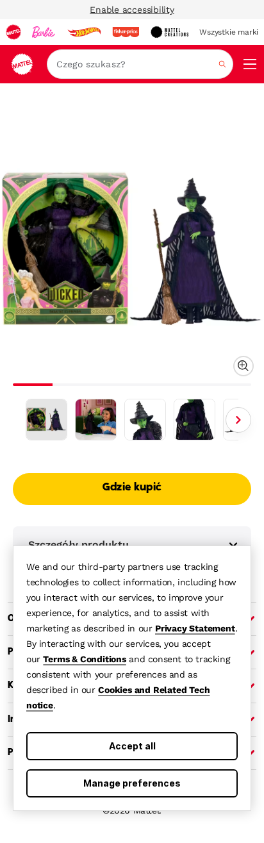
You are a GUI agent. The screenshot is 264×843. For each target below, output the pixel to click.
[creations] (169, 32)
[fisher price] (125, 32)
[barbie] (43, 32)
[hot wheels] (84, 32)
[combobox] (140, 64)
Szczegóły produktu (78, 544)
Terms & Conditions (84, 659)
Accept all (132, 745)
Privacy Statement (195, 628)
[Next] (238, 420)
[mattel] (13, 32)
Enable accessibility (132, 9)
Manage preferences (132, 783)
